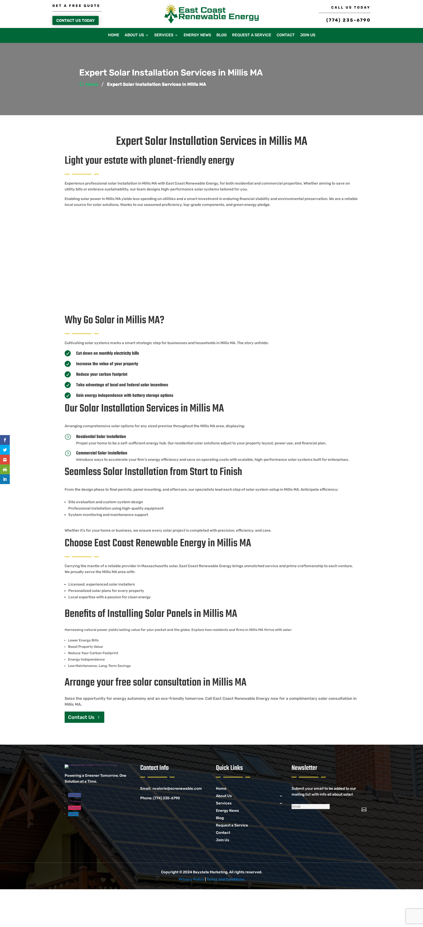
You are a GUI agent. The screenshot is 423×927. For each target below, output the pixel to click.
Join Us (307, 35)
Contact (286, 35)
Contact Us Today (75, 20)
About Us (134, 35)
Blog (221, 35)
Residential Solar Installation (101, 436)
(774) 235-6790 (348, 20)
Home (113, 35)
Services (163, 35)
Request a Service (251, 35)
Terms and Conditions (226, 879)
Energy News (197, 35)
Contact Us (81, 717)
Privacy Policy (191, 879)
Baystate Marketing (210, 872)
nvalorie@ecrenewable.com (177, 788)
